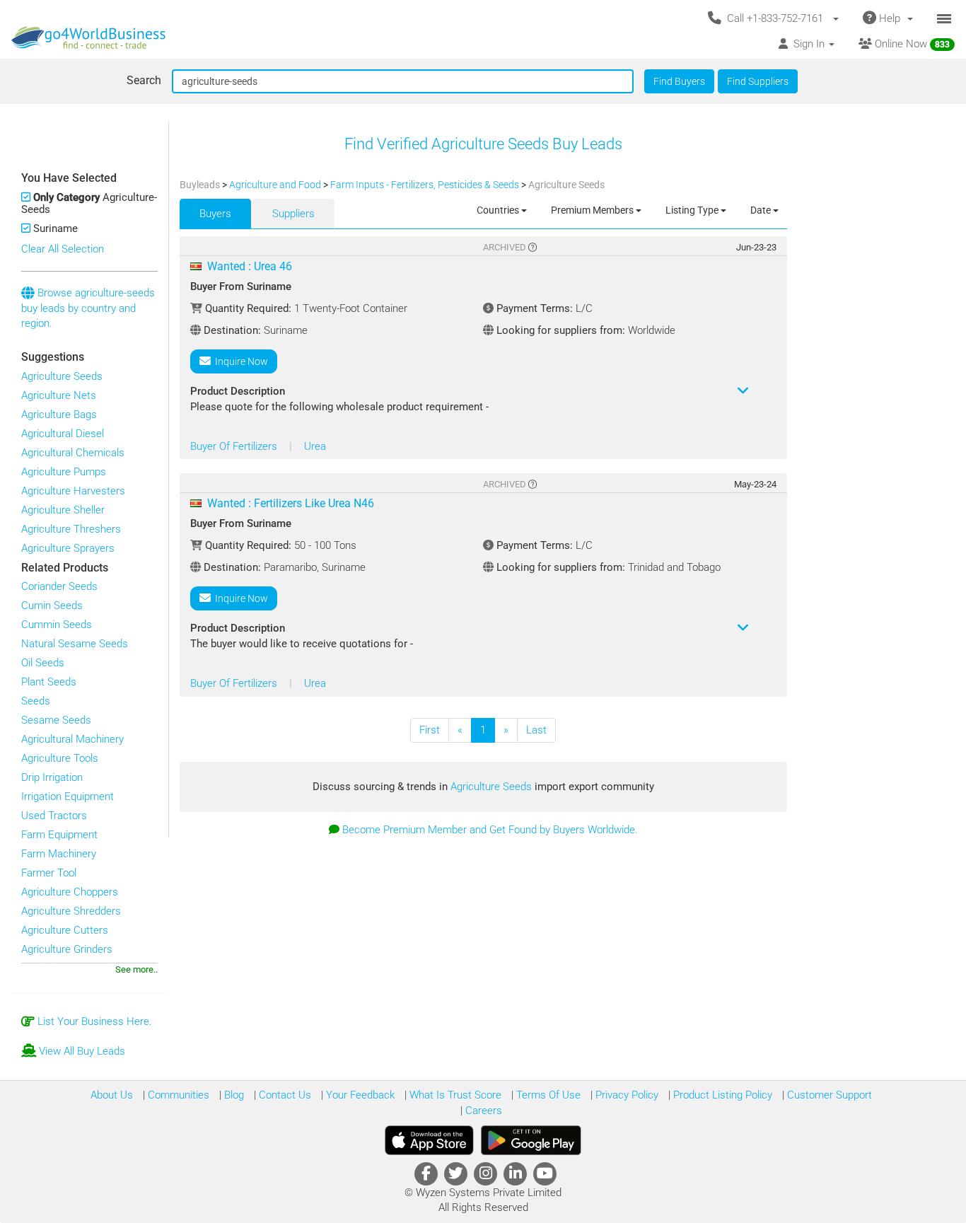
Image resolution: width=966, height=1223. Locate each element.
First (429, 730)
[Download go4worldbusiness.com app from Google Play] (531, 1140)
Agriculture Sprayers (68, 548)
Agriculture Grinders (66, 949)
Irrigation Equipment (67, 796)
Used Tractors (54, 815)
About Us (112, 1095)
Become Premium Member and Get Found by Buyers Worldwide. (490, 829)
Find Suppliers (757, 81)
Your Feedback (359, 1095)
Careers (482, 1110)
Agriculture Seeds (62, 376)
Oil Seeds (42, 662)
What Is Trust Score (454, 1095)
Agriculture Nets (58, 395)
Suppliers (293, 213)
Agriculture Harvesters (73, 491)
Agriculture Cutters (64, 930)
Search (144, 80)
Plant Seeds (48, 682)
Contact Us (283, 1095)
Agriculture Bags (59, 414)
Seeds (35, 701)
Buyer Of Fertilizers (235, 446)
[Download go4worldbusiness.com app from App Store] (429, 1140)
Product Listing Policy (721, 1095)
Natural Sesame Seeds (74, 643)
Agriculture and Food (276, 184)
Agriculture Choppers (69, 892)
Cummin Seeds (56, 624)
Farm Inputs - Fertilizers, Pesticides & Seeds (425, 184)
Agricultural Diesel (62, 433)
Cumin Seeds (52, 605)
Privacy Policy (625, 1095)
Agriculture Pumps (63, 471)
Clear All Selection (62, 249)
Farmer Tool (48, 872)
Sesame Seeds (56, 720)
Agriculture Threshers (71, 529)
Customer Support (828, 1095)
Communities (177, 1095)
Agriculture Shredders (71, 911)
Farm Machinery (58, 853)
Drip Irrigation (52, 777)
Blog (232, 1095)
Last (536, 730)
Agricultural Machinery (72, 739)
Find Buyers (679, 81)
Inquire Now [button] (239, 361)
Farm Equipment (59, 834)
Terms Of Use (547, 1095)
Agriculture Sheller (63, 510)
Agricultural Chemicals (72, 452)
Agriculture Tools (59, 758)
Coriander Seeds (59, 586)
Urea (315, 446)
